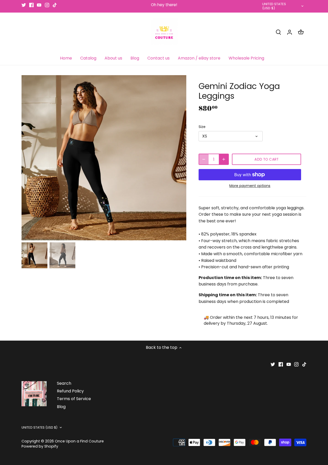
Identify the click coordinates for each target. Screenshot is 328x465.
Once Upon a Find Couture (79, 441)
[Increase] (224, 159)
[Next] (178, 157)
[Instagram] (47, 5)
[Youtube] (39, 5)
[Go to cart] (301, 32)
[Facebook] (31, 5)
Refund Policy (70, 391)
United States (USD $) (274, 6)
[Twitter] (24, 5)
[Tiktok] (55, 5)
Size (202, 127)
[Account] (289, 32)
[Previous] (29, 157)
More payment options (249, 186)
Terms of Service (74, 399)
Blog (61, 407)
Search (64, 383)
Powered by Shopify (40, 446)
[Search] (278, 32)
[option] (104, 157)
